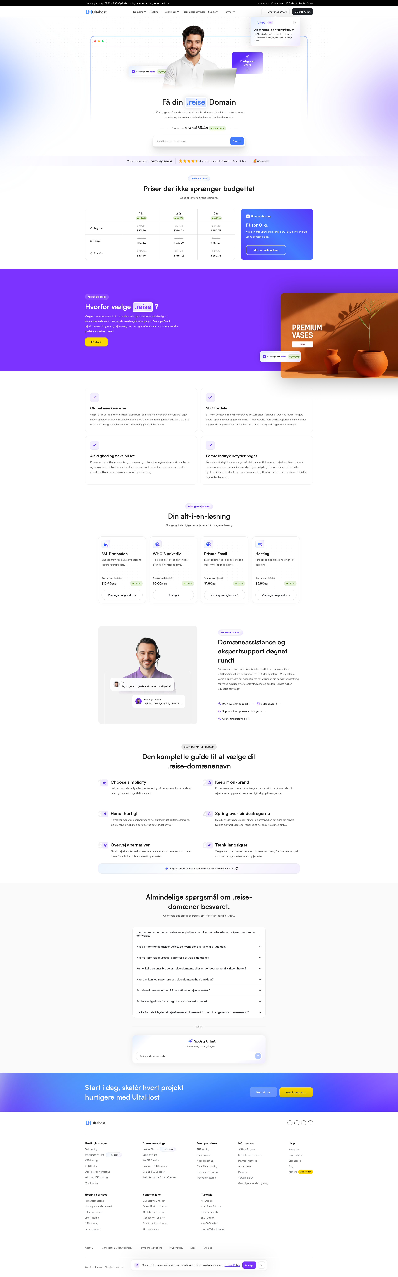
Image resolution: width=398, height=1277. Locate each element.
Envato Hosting (92, 1229)
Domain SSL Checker (153, 1171)
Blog (291, 1166)
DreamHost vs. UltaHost (155, 1206)
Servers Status (245, 1177)
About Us (90, 1247)
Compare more (151, 1229)
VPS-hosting (91, 1160)
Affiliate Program (246, 1149)
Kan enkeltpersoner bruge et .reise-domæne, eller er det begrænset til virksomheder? (191, 968)
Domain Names (150, 1149)
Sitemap (208, 1247)
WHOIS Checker (151, 1160)
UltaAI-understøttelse (234, 718)
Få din (95, 342)
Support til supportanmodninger (240, 711)
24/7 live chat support (235, 703)
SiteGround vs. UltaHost (155, 1223)
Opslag (172, 595)
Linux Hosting (204, 1155)
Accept (249, 1265)
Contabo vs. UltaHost (154, 1212)
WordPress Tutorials (211, 1206)
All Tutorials (206, 1200)
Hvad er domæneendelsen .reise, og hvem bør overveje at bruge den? (181, 946)
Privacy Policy (176, 1247)
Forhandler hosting (94, 1200)
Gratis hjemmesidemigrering (253, 1183)
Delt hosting (91, 1149)
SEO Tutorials (207, 1217)
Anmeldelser (245, 1166)
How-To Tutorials (209, 1223)
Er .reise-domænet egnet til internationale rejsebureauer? (173, 990)
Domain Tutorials (209, 1212)
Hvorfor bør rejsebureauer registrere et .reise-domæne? (172, 957)
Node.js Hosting (205, 1160)
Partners (242, 1172)
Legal (193, 1247)
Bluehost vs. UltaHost (154, 1200)
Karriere (293, 1171)
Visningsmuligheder (121, 595)
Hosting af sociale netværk (98, 1206)
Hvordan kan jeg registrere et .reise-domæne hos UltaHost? (174, 979)
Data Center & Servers (250, 1155)
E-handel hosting (93, 1212)
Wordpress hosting (94, 1154)
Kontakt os (263, 3)
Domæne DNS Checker (155, 1166)
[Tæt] (261, 1265)
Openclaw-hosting (206, 1177)
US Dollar (291, 3)
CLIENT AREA (302, 11)
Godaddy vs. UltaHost (154, 1217)
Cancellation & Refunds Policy (117, 1247)
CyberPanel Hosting (207, 1166)
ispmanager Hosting (207, 1172)
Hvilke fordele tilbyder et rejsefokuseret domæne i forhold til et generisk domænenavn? (192, 1012)
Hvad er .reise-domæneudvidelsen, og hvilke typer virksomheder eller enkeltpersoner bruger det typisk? (195, 934)
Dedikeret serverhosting (97, 1171)
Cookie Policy (232, 1265)
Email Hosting (92, 1217)
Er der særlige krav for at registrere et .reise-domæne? (171, 1001)
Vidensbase (277, 3)
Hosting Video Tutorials (212, 1229)
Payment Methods (247, 1160)
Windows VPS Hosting (96, 1177)
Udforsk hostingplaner (266, 250)
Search (237, 141)
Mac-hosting (91, 1183)
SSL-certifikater (150, 1154)
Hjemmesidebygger (194, 11)
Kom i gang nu (295, 1092)
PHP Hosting (203, 1149)
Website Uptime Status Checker (159, 1177)
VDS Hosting (91, 1166)
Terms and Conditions (151, 1247)
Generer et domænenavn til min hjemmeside (202, 868)
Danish (306, 3)
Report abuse (296, 1155)
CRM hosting (91, 1223)
